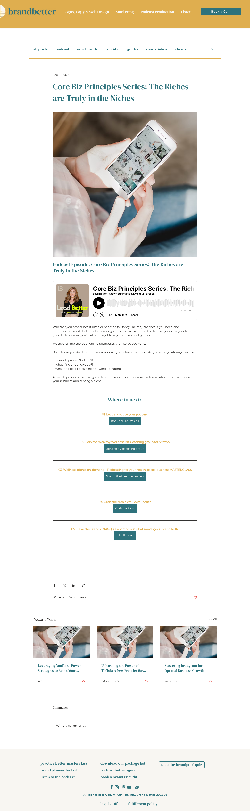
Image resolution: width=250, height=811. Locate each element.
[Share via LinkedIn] (74, 585)
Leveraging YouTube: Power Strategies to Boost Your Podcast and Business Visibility (59, 668)
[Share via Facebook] (54, 585)
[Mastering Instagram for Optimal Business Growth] (188, 642)
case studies (156, 49)
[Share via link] (83, 585)
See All (212, 619)
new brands (87, 49)
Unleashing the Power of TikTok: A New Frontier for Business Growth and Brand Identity (122, 668)
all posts (40, 49)
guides (132, 49)
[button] (212, 49)
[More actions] (195, 75)
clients (181, 49)
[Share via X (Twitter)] (64, 585)
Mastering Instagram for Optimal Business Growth (184, 668)
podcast (62, 49)
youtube (112, 49)
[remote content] (125, 301)
